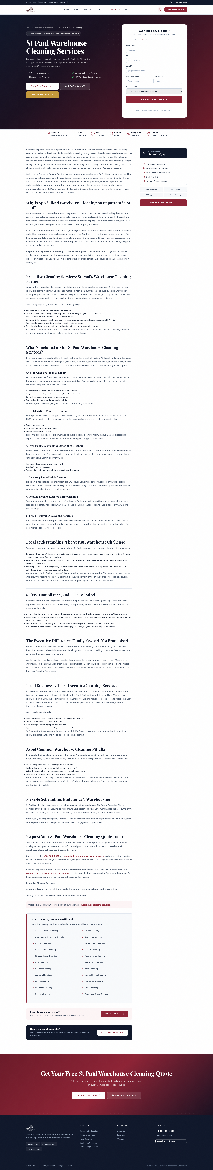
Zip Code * (159, 76)
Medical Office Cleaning (95, 975)
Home (66, 9)
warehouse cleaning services (95, 904)
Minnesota (49, 28)
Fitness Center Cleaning (46, 956)
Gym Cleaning (41, 962)
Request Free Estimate (152, 99)
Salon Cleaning (91, 988)
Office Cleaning (42, 981)
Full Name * (130, 46)
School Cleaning (42, 994)
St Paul (59, 28)
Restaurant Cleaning (94, 981)
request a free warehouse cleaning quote (84, 856)
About (76, 9)
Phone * (129, 56)
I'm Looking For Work (42, 94)
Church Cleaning (92, 931)
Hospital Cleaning (43, 969)
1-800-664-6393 (180, 2)
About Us (121, 1131)
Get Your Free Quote (86, 1095)
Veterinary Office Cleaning (96, 994)
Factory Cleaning (92, 950)
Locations (114, 9)
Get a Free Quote (176, 9)
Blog (127, 9)
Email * (129, 66)
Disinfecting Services (89, 1147)
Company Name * (133, 76)
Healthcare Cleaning (94, 962)
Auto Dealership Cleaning (46, 931)
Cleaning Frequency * (135, 86)
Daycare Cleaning (43, 943)
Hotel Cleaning (91, 969)
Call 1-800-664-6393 (114, 1032)
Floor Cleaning (86, 1139)
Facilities (87, 9)
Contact (121, 1139)
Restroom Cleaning (43, 988)
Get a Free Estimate (41, 86)
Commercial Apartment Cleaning (50, 937)
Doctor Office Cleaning (45, 950)
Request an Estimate (165, 1141)
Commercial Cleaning (89, 1131)
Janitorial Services (43, 975)
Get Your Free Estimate (162, 202)
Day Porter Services (93, 937)
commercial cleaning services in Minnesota (47, 873)
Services (101, 9)
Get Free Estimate (112, 1014)
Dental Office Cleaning (95, 943)
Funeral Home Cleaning (95, 956)
